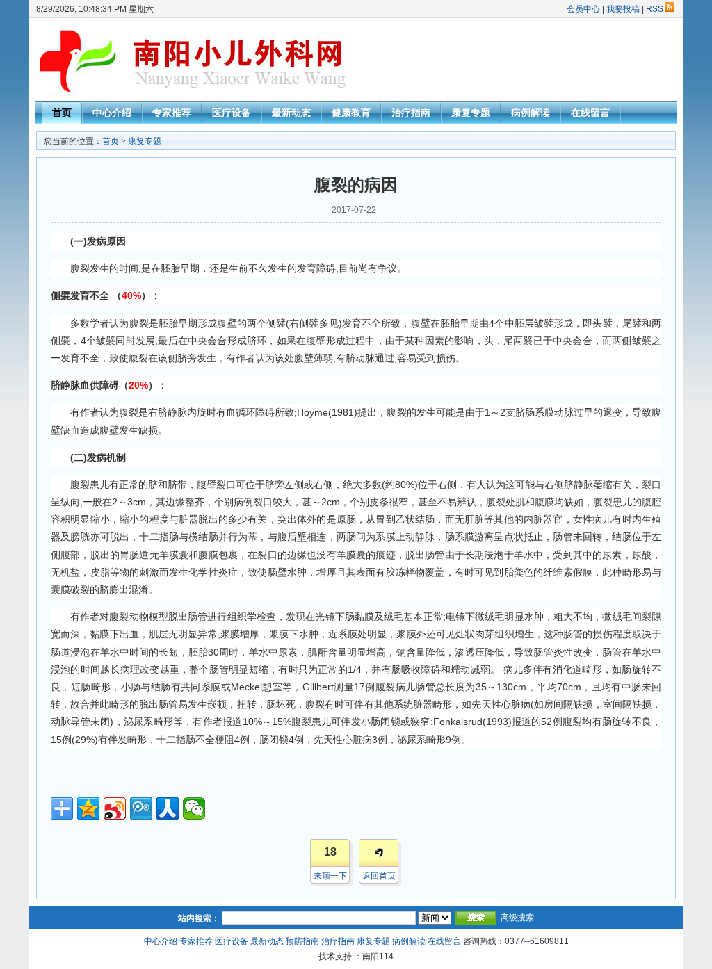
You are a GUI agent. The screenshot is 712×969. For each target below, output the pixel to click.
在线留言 (590, 112)
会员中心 (583, 9)
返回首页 (379, 876)
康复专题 (470, 112)
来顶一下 (330, 876)
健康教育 (351, 112)
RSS (654, 9)
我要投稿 (623, 9)
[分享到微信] (194, 808)
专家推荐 (171, 112)
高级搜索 (517, 917)
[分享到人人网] (167, 808)
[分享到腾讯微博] (141, 808)
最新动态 (291, 112)
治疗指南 (410, 112)
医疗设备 (231, 112)
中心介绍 (111, 112)
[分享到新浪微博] (115, 808)
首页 (62, 112)
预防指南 (302, 941)
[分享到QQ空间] (88, 808)
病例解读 (530, 112)
